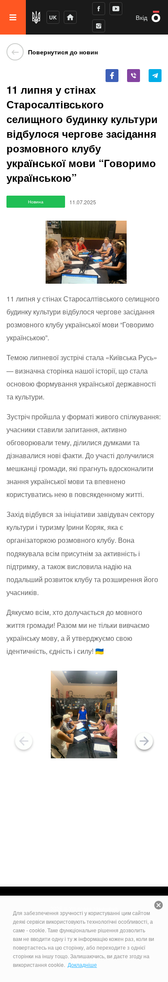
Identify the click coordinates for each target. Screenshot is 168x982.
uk (53, 17)
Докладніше (82, 964)
